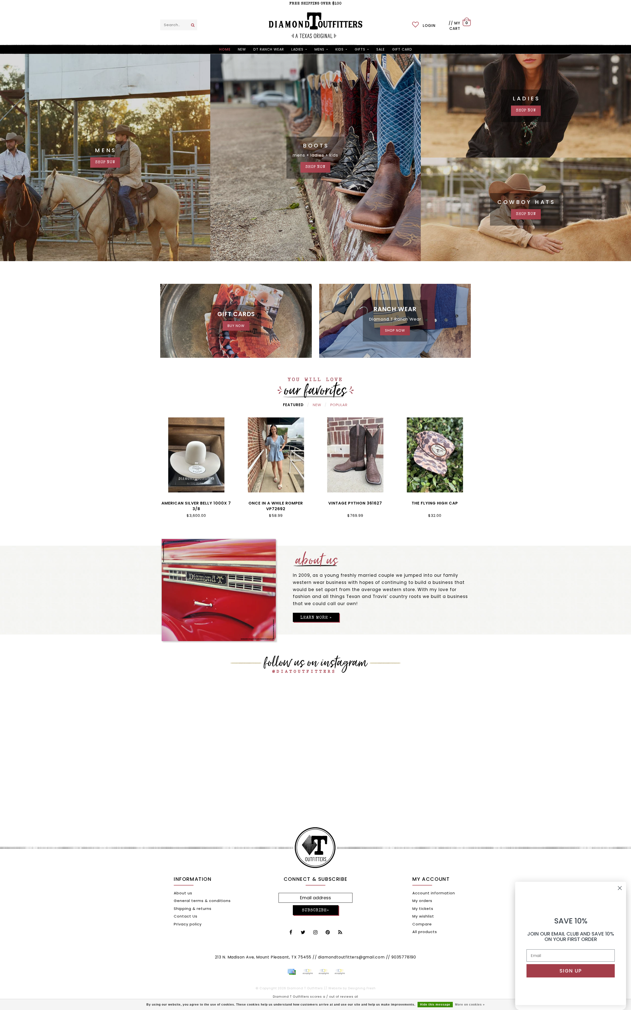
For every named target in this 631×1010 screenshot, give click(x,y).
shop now (105, 162)
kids (339, 49)
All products (424, 931)
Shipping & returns (192, 908)
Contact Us (185, 916)
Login (429, 25)
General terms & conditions (202, 900)
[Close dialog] (619, 888)
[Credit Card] (291, 971)
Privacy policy (188, 924)
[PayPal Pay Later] (323, 971)
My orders (422, 900)
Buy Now (236, 326)
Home (224, 49)
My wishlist (423, 916)
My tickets (422, 908)
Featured (293, 404)
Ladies (297, 49)
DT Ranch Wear (268, 49)
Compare (422, 924)
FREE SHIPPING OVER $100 (315, 3)
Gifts (360, 49)
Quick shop (196, 502)
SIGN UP (571, 970)
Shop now (526, 111)
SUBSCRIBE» (315, 910)
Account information (433, 893)
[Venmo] (339, 971)
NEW (242, 49)
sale (380, 49)
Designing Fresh (362, 988)
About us (183, 893)
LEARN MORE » (316, 618)
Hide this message (435, 1004)
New (317, 404)
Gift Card (402, 49)
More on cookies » (470, 1004)
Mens (319, 49)
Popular (339, 404)
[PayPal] (307, 971)
